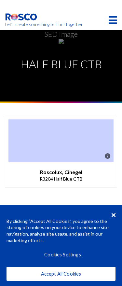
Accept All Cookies (61, 274)
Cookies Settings (62, 254)
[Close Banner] (113, 215)
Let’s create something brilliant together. (21, 24)
